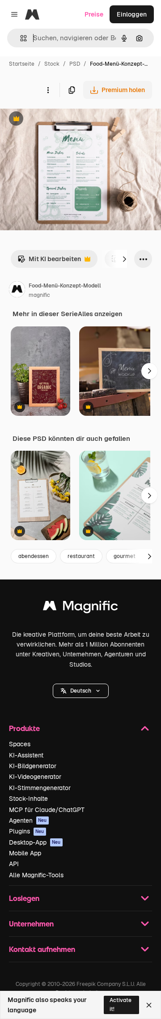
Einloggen (132, 14)
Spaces (19, 744)
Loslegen (24, 898)
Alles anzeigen (100, 314)
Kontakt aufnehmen (42, 949)
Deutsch (80, 690)
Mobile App (25, 853)
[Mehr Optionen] (48, 90)
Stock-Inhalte (28, 799)
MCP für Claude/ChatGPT (47, 810)
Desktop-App (35, 842)
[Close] (148, 1005)
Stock (51, 64)
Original (57, 119)
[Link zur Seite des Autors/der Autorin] (17, 290)
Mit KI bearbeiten (49, 261)
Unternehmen (31, 923)
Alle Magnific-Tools (36, 875)
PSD (74, 64)
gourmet (125, 556)
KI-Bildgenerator (32, 766)
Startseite (21, 64)
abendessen (33, 556)
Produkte (24, 728)
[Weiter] (124, 259)
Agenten (28, 820)
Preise (94, 14)
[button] (81, 691)
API (14, 864)
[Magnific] (80, 608)
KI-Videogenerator (35, 777)
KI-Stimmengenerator (40, 788)
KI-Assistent (26, 755)
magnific (39, 295)
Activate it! (120, 1004)
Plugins (26, 831)
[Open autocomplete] (20, 38)
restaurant (81, 556)
